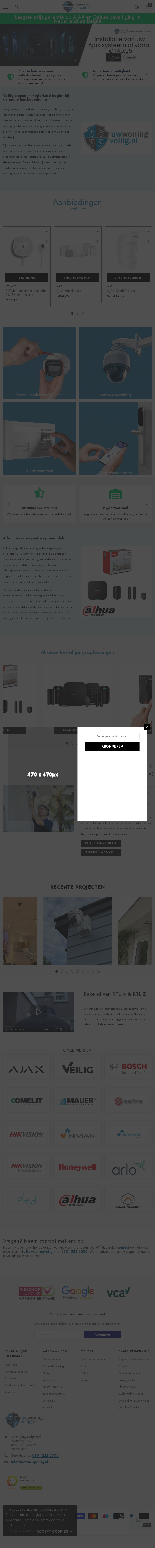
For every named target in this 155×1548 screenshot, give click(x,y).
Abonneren (112, 746)
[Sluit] (147, 727)
